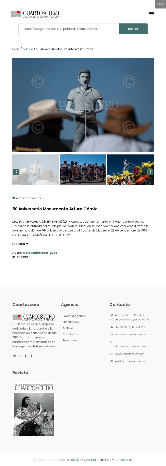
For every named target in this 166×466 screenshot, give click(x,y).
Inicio (16, 49)
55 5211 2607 (122, 327)
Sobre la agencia (73, 316)
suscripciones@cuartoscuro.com (130, 346)
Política (28, 49)
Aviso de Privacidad (81, 460)
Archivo (67, 328)
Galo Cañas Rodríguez (40, 253)
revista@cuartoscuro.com (130, 361)
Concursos (69, 334)
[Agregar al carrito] (83, 139)
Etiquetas (19, 244)
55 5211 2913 (139, 327)
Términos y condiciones (115, 460)
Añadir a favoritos (28, 198)
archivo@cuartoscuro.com (131, 334)
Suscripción (70, 322)
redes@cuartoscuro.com (130, 354)
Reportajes (69, 340)
